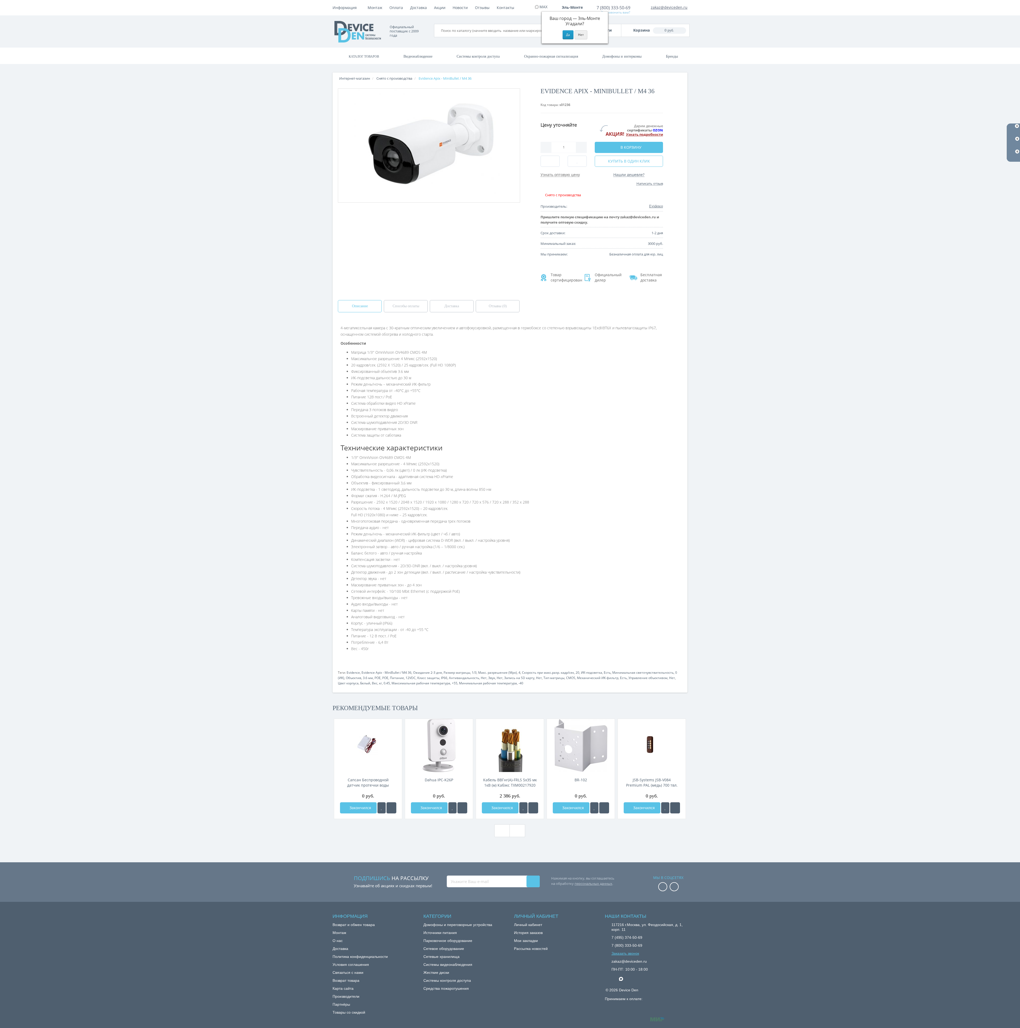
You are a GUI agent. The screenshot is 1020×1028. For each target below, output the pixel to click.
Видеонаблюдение (417, 56)
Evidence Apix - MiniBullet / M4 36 (386, 672)
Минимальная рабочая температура (488, 683)
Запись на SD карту (519, 678)
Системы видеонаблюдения (447, 964)
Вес (374, 683)
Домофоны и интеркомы (621, 56)
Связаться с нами (348, 972)
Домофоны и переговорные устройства (457, 925)
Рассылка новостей (531, 948)
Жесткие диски (436, 972)
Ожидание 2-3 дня (427, 672)
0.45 (387, 683)
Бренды (672, 56)
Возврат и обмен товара (354, 925)
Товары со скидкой (349, 1012)
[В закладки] (381, 807)
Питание (397, 678)
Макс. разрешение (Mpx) (497, 672)
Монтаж (375, 7)
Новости (460, 7)
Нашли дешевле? (628, 174)
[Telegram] (614, 979)
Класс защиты (428, 678)
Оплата (396, 7)
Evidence (353, 672)
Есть (607, 672)
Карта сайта (343, 988)
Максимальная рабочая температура (421, 683)
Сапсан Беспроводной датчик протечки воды (368, 782)
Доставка (418, 7)
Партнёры (341, 1004)
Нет (484, 678)
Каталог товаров (364, 56)
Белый (365, 683)
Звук (491, 678)
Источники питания (440, 933)
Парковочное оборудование (447, 941)
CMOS (570, 678)
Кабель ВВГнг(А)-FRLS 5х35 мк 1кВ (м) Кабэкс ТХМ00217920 (510, 782)
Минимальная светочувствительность (643, 672)
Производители (346, 996)
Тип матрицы (553, 678)
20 (577, 672)
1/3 (474, 672)
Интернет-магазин (354, 78)
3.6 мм (368, 678)
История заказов (528, 933)
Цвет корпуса (348, 683)
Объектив (353, 678)
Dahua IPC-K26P (439, 779)
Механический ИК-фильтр (597, 678)
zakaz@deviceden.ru (669, 7)
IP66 (444, 678)
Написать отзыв (649, 183)
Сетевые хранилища (441, 956)
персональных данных (593, 883)
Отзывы (482, 7)
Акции (439, 7)
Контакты (505, 7)
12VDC (411, 678)
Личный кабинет (528, 925)
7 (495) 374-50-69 (626, 937)
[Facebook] (662, 887)
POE (378, 678)
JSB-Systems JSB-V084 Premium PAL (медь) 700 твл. (652, 782)
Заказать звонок (625, 953)
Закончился (359, 807)
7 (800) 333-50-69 (613, 8)
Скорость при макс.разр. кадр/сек (548, 672)
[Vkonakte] (674, 887)
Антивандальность (464, 678)
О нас (338, 941)
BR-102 (581, 779)
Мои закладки (526, 941)
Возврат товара (346, 980)
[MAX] (623, 977)
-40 (520, 683)
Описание (360, 306)
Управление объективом (648, 678)
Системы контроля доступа (478, 56)
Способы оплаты (406, 306)
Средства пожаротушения (446, 988)
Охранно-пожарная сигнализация (551, 56)
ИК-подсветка (591, 672)
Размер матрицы (457, 672)
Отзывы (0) (498, 306)
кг (380, 683)
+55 (454, 683)
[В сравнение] (391, 807)
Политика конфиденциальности (360, 956)
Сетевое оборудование (443, 948)
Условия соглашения (351, 964)
